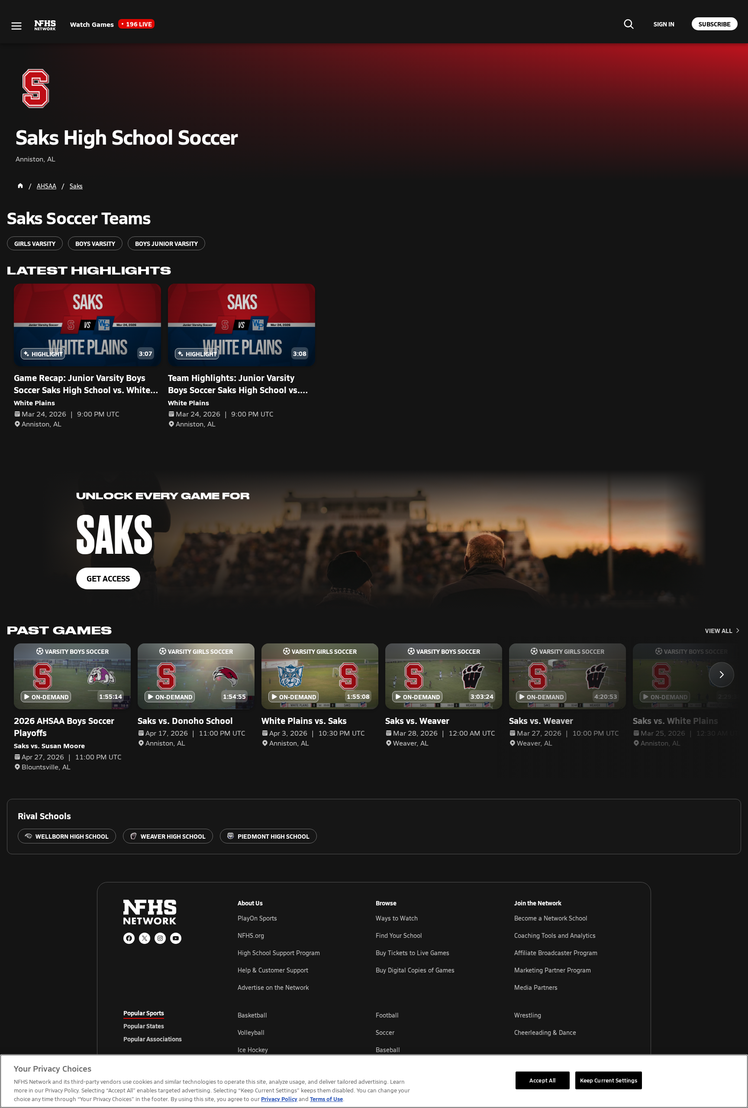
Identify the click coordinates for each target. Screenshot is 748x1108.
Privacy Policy (279, 1099)
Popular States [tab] (143, 1026)
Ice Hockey (253, 1050)
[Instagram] (160, 938)
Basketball (252, 1015)
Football (387, 1015)
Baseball (388, 1050)
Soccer (385, 1032)
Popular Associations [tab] (152, 1039)
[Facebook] (129, 938)
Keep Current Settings (609, 1080)
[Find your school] (628, 24)
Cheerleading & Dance (545, 1032)
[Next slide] (721, 674)
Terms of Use (326, 1099)
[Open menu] (16, 26)
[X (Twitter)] (144, 938)
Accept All (542, 1080)
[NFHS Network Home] (45, 25)
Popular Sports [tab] (143, 1013)
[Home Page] (20, 186)
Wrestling (527, 1015)
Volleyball (251, 1032)
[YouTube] (175, 938)
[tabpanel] (431, 1032)
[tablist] (166, 1026)
